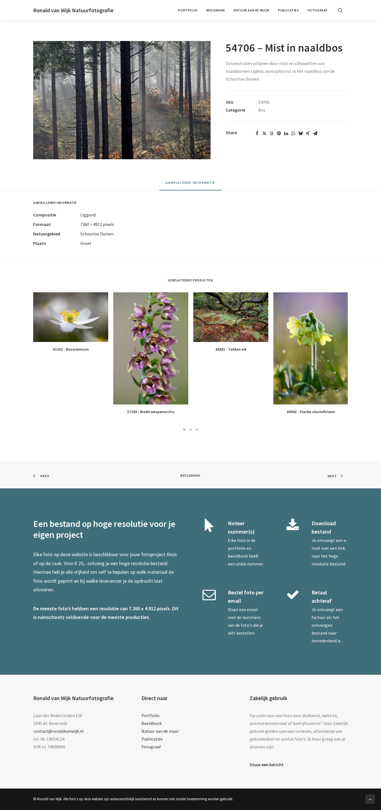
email (252, 609)
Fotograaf (318, 10)
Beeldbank (215, 10)
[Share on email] (315, 133)
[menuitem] (187, 10)
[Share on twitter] (264, 133)
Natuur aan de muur (251, 10)
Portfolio (187, 10)
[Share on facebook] (257, 133)
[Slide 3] (197, 429)
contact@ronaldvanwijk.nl (58, 731)
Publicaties (288, 10)
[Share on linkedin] (286, 133)
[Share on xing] (308, 133)
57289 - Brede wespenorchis (151, 411)
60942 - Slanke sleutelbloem (311, 411)
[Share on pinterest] (279, 133)
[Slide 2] (190, 429)
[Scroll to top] (370, 798)
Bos (262, 110)
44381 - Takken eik (231, 349)
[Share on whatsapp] (293, 133)
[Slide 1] (184, 429)
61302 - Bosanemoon (71, 349)
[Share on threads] (271, 133)
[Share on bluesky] (300, 133)
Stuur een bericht (267, 764)
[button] (343, 10)
